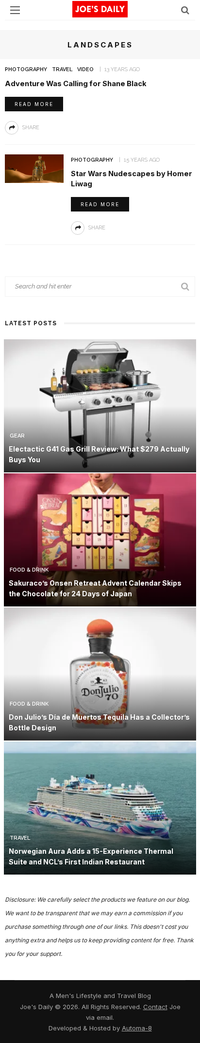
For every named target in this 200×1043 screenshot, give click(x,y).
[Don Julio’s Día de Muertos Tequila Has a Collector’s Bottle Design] (100, 673)
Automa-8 (137, 1028)
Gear (17, 436)
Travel (62, 69)
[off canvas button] (15, 10)
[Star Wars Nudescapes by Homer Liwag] (34, 168)
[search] (185, 10)
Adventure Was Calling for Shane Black (76, 83)
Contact (155, 1007)
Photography (26, 69)
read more (34, 104)
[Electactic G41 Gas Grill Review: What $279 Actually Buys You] (100, 405)
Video (85, 69)
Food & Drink (29, 570)
